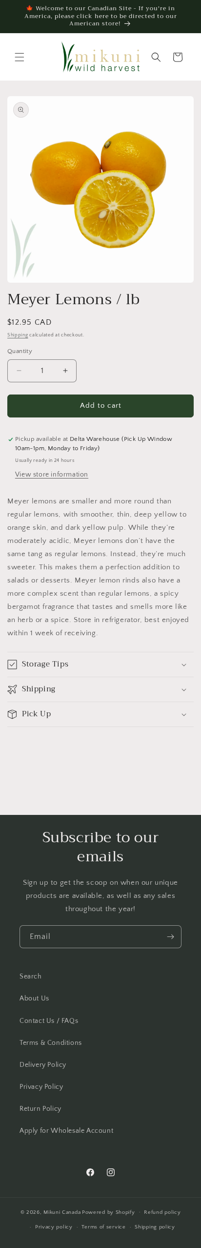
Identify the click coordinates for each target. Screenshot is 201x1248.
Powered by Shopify (108, 1212)
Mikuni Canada (61, 1212)
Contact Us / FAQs (49, 1021)
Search (31, 976)
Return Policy (40, 1109)
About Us (34, 998)
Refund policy (162, 1212)
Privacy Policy (41, 1087)
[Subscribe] (170, 936)
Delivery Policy (43, 1065)
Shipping (17, 335)
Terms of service (103, 1227)
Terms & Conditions (51, 1043)
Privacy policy (54, 1227)
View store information (51, 474)
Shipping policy (155, 1227)
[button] (19, 57)
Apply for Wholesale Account (66, 1131)
